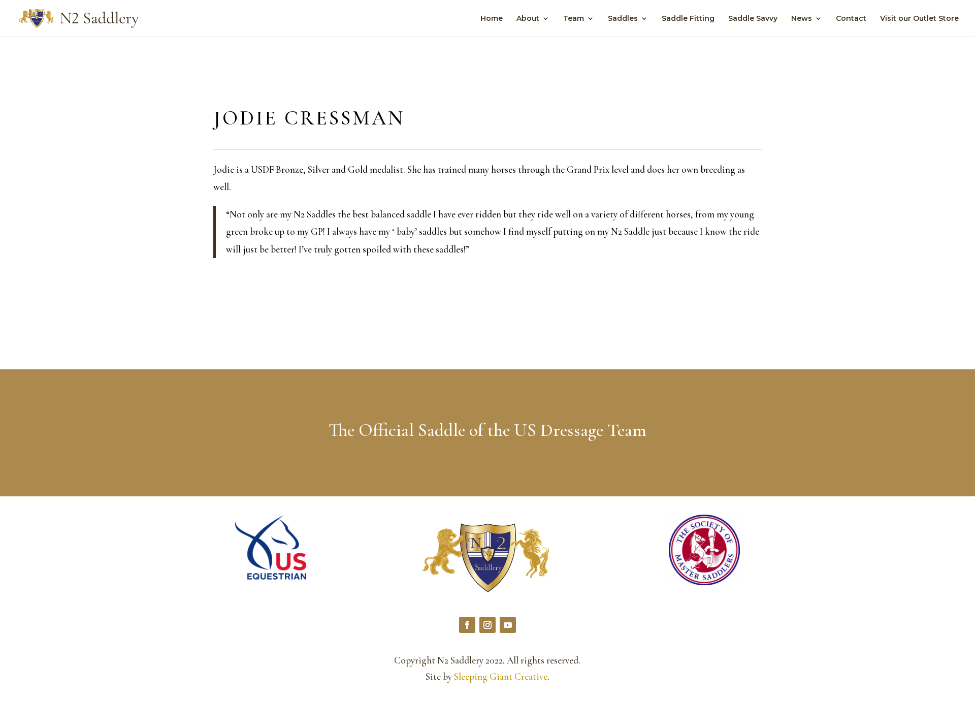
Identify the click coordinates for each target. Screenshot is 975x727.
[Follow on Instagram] (487, 625)
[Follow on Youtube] (508, 625)
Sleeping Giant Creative (500, 676)
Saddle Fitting (688, 19)
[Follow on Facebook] (467, 625)
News (801, 19)
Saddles (623, 19)
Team (573, 19)
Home (491, 19)
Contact (851, 19)
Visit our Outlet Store (919, 19)
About (527, 19)
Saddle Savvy (752, 19)
